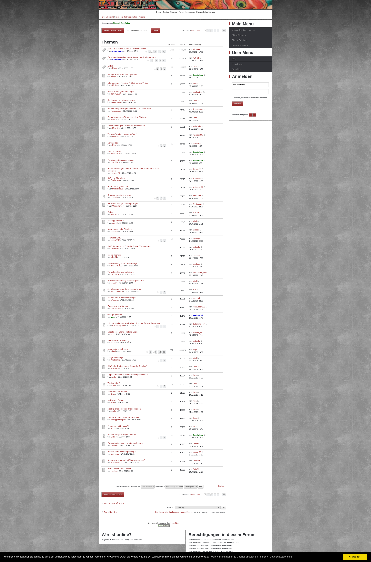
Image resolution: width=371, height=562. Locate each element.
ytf (112, 428)
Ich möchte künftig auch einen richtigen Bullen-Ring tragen (134, 323)
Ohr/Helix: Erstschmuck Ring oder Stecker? (127, 366)
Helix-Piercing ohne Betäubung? (122, 263)
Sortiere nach (160, 486)
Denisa (115, 137)
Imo (112, 334)
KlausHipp (197, 143)
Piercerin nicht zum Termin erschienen (125, 443)
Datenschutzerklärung (205, 12)
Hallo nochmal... (115, 151)
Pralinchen (115, 180)
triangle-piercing (115, 315)
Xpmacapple (116, 111)
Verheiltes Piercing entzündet (121, 272)
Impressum (190, 12)
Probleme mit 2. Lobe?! (118, 426)
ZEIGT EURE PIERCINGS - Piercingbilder (127, 49)
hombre (114, 471)
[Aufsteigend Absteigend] (194, 486)
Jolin (114, 377)
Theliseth (115, 368)
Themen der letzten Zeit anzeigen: (128, 486)
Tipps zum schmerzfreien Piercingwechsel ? (128, 374)
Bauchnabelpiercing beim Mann (122, 434)
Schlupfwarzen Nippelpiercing (121, 100)
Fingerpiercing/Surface (118, 306)
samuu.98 (115, 454)
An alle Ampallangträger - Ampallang (124, 289)
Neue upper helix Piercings (120, 229)
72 (164, 52)
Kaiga (195, 418)
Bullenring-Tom (118, 326)
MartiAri (116, 23)
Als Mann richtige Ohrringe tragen (123, 203)
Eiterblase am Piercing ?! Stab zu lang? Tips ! (128, 83)
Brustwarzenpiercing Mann (120, 195)
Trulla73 (196, 101)
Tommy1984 (116, 94)
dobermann (117, 51)
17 (224, 30)
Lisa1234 (114, 162)
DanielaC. (115, 445)
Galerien (173, 12)
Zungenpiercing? (115, 357)
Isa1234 (114, 283)
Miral (195, 221)
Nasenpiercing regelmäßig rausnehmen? (126, 460)
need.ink (196, 264)
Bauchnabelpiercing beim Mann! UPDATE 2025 (129, 108)
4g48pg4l (196, 238)
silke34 (114, 257)
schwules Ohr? (114, 238)
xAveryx (114, 300)
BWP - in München (116, 178)
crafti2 (115, 223)
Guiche (111, 212)
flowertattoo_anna (200, 273)
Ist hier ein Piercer (116, 400)
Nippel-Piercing (114, 255)
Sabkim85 (197, 169)
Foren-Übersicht (107, 17)
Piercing (142, 17)
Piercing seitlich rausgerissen (121, 160)
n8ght (195, 349)
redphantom (197, 92)
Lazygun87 (116, 173)
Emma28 (196, 255)
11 (164, 352)
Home (158, 12)
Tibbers (196, 444)
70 (155, 52)
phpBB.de (175, 523)
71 (160, 52)
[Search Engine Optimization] (164, 526)
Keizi (114, 145)
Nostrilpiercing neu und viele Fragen (124, 409)
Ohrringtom (117, 206)
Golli (113, 437)
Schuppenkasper (118, 420)
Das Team (159, 512)
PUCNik (196, 58)
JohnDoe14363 (199, 307)
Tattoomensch (117, 291)
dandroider (115, 274)
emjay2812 (115, 240)
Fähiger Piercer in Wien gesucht (122, 74)
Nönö (113, 119)
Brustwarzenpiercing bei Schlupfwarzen (126, 280)
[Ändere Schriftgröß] (254, 116)
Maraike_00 (197, 332)
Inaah (113, 343)
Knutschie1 (115, 360)
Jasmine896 (198, 135)
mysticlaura (116, 154)
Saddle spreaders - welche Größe (123, 332)
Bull (194, 290)
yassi (113, 317)
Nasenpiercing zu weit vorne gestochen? (126, 126)
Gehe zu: (170, 507)
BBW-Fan (197, 196)
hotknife (114, 197)
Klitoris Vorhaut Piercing (118, 340)
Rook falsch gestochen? (119, 186)
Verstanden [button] (354, 557)
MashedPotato (117, 462)
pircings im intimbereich (118, 349)
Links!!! (111, 66)
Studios (166, 12)
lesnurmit (196, 298)
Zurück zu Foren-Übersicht (113, 503)
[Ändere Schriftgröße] (250, 116)
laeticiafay (116, 102)
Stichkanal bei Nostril (117, 392)
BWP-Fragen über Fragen (119, 468)
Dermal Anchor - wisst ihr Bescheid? (124, 417)
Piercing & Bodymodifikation (126, 17)
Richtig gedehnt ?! (116, 220)
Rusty (114, 68)
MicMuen (196, 49)
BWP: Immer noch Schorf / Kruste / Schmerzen (129, 246)
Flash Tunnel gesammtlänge (121, 91)
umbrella (196, 247)
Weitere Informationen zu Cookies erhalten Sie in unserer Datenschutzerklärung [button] (251, 556)
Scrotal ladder (114, 143)
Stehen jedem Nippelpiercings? (122, 297)
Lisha (195, 66)
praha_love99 (116, 266)
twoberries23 (117, 189)
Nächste (221, 486)
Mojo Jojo (116, 128)
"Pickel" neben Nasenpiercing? (122, 451)
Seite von (196, 31)
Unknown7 (115, 249)
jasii (114, 351)
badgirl (113, 77)
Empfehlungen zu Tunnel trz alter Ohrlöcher (128, 117)
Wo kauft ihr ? (114, 383)
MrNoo (115, 85)
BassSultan (125, 23)
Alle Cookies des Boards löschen (179, 512)
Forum (181, 12)
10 (164, 60)
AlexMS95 (115, 308)
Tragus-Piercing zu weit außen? (122, 134)
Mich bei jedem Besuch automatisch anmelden (250, 98)
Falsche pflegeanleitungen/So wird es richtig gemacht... (133, 57)
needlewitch (198, 315)
